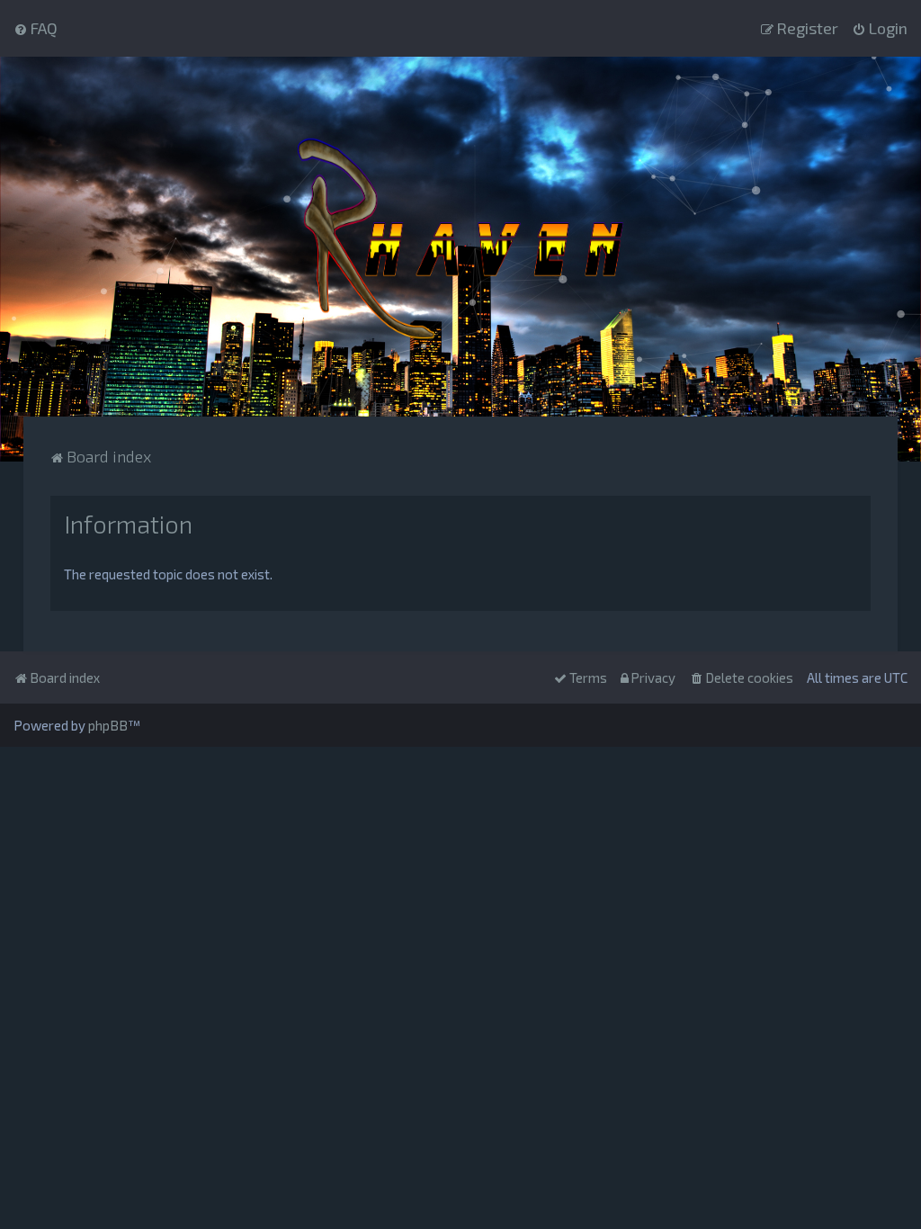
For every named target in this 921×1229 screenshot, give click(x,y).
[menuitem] (35, 27)
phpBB (108, 725)
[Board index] (460, 237)
